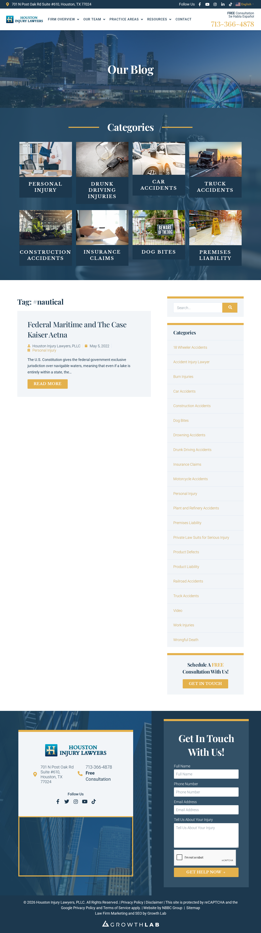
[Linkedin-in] (223, 4)
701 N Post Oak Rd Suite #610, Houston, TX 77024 (57, 774)
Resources (157, 19)
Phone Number (186, 784)
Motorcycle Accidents (190, 479)
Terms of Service (116, 908)
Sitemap (193, 908)
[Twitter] (66, 801)
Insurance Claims (187, 464)
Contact (184, 19)
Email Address (185, 802)
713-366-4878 (232, 23)
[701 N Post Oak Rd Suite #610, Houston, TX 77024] (35, 774)
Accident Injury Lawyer (191, 362)
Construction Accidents (192, 406)
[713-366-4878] (80, 773)
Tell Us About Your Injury (193, 819)
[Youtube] (207, 4)
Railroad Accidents (188, 581)
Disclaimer (154, 902)
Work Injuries (183, 625)
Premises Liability (187, 523)
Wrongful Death (185, 640)
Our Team (92, 19)
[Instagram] (215, 4)
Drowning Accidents (189, 435)
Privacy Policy (132, 902)
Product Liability (186, 566)
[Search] (229, 308)
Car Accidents (184, 391)
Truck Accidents (186, 596)
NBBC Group (172, 908)
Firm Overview (61, 19)
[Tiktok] (230, 4)
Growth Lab (156, 913)
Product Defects (186, 552)
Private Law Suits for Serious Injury (201, 537)
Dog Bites (181, 420)
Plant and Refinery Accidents (196, 508)
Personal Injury (44, 350)
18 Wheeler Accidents (190, 347)
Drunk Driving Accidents (192, 450)
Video (177, 610)
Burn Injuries (183, 376)
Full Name (182, 766)
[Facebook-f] (199, 4)
